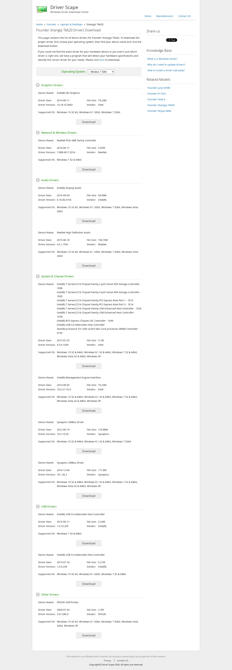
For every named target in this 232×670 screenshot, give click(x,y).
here (102, 59)
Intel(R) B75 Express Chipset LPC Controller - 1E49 (85, 320)
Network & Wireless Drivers (59, 133)
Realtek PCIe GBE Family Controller (76, 140)
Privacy (107, 660)
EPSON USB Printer (67, 602)
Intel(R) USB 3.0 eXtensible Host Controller (81, 324)
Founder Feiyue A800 (159, 110)
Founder (51, 24)
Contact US (184, 16)
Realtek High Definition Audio (73, 232)
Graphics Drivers (52, 85)
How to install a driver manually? (166, 70)
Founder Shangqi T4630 (161, 105)
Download (88, 122)
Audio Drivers (50, 180)
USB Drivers (49, 506)
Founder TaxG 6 (156, 99)
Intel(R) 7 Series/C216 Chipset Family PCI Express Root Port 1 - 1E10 (95, 300)
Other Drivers (50, 594)
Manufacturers (164, 16)
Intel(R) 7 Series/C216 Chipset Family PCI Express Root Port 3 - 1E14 (95, 304)
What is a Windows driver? (162, 58)
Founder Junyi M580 (158, 87)
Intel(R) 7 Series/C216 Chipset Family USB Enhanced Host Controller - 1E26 (99, 308)
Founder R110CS (156, 93)
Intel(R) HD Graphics (68, 92)
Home (148, 16)
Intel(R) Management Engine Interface (79, 377)
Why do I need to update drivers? (166, 64)
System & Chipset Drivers (57, 276)
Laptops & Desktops (71, 24)
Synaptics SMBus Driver (70, 422)
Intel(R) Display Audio (69, 187)
